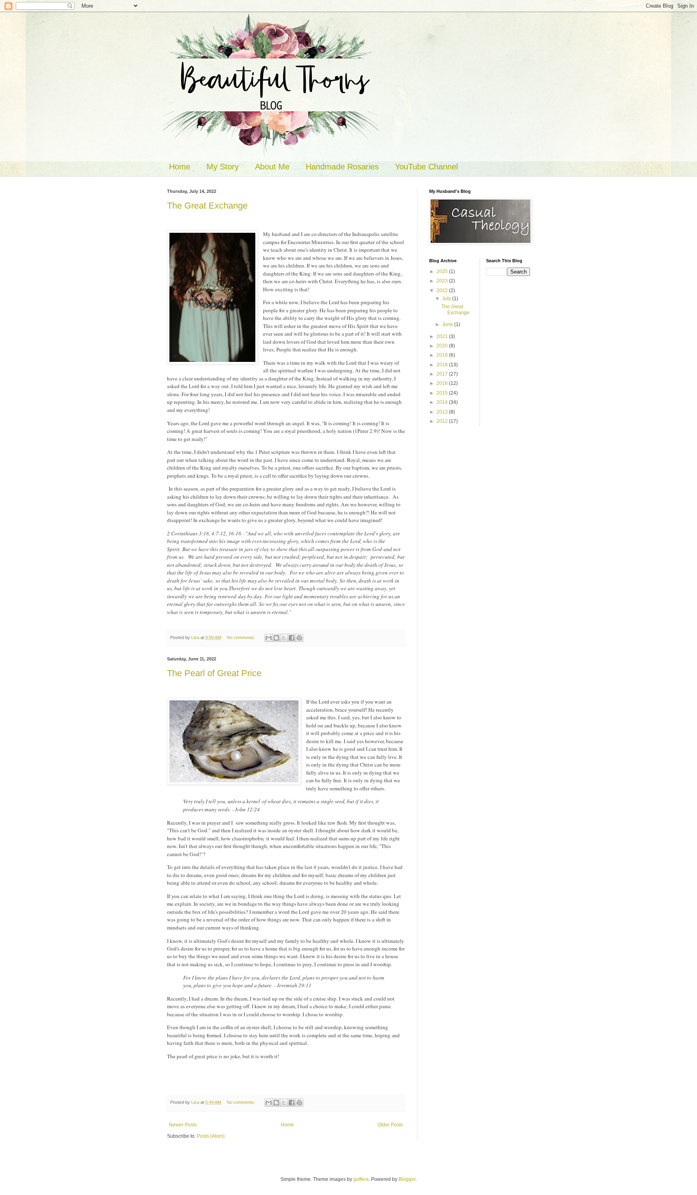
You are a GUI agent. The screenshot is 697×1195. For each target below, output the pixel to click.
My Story (223, 166)
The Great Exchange (207, 206)
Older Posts (390, 1125)
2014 (442, 402)
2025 (442, 271)
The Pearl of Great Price (214, 673)
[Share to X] (284, 638)
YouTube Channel (426, 166)
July (447, 298)
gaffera (361, 1179)
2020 (442, 346)
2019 (442, 355)
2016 (442, 383)
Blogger (407, 1179)
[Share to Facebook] (292, 638)
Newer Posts (183, 1125)
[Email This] (269, 638)
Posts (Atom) (211, 1136)
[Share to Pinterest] (299, 638)
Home (179, 166)
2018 (442, 365)
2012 (442, 421)
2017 (442, 374)
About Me (272, 166)
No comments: (242, 637)
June (448, 324)
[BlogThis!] (276, 638)
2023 (442, 281)
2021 (442, 336)
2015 (442, 393)
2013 (442, 412)
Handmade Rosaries (342, 166)
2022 (442, 290)
